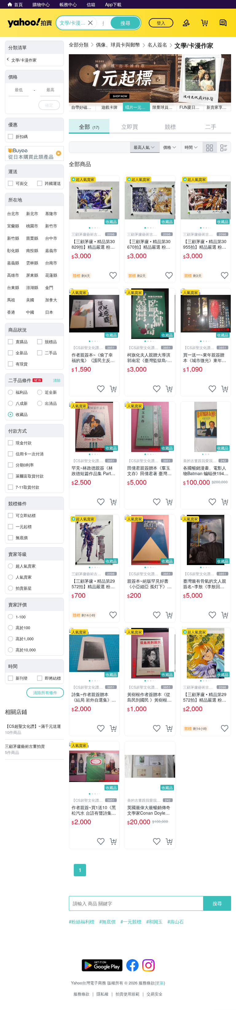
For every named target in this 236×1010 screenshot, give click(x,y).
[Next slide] (115, 200)
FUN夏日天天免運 (191, 107)
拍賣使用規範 (128, 994)
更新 (160, 983)
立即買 (129, 126)
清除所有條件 (45, 692)
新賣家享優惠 (218, 107)
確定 (49, 105)
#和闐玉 (154, 921)
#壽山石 (175, 921)
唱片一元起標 (137, 107)
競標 (170, 126)
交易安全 (155, 994)
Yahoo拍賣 (29, 22)
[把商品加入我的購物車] (113, 389)
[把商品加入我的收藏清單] (113, 275)
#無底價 (107, 921)
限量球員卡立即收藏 (164, 107)
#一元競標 (130, 921)
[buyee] (34, 153)
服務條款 (81, 994)
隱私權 (102, 994)
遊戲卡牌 (109, 107)
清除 (57, 380)
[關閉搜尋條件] (90, 22)
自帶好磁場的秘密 (83, 107)
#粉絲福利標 (81, 921)
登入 (161, 23)
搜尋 (217, 903)
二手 (210, 126)
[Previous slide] (73, 200)
